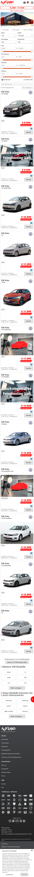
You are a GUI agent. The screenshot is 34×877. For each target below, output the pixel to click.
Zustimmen (24, 874)
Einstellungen (9, 874)
